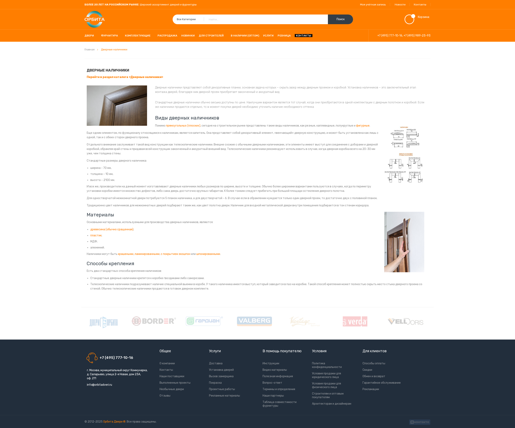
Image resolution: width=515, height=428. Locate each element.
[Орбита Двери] (94, 19)
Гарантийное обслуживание (382, 382)
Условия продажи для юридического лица (326, 375)
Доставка (215, 363)
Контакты (420, 4)
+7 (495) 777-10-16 (389, 35)
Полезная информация (278, 376)
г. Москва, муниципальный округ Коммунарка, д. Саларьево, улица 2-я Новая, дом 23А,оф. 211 (117, 374)
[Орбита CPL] (104, 322)
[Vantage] (304, 321)
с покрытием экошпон (175, 254)
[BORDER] (154, 321)
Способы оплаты (374, 363)
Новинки (188, 35)
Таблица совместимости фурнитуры (280, 403)
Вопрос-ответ (272, 382)
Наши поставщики (172, 376)
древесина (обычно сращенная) (111, 229)
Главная (89, 49)
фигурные (363, 125)
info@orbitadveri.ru (99, 384)
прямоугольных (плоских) (183, 125)
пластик (96, 235)
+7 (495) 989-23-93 (417, 35)
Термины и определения (279, 389)
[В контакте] (420, 421)
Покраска (215, 382)
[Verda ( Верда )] (355, 321)
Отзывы (165, 395)
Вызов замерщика (221, 376)
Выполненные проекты (175, 382)
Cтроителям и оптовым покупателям (328, 395)
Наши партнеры (273, 395)
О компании (167, 363)
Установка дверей (221, 370)
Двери (89, 35)
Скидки (367, 370)
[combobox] (263, 19)
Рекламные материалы (224, 395)
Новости (400, 4)
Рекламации (371, 389)
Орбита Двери (113, 421)
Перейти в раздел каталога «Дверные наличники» (125, 77)
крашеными (125, 254)
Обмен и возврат (374, 376)
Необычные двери (172, 389)
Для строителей (211, 35)
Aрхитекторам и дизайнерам (331, 403)
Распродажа (167, 35)
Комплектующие (137, 35)
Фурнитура (109, 35)
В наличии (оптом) (245, 35)
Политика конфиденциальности (327, 365)
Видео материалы (275, 370)
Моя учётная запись (373, 4)
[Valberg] (254, 321)
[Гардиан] (204, 321)
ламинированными (147, 254)
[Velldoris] (405, 321)
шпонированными (208, 254)
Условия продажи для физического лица (326, 385)
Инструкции (271, 363)
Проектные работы (222, 389)
